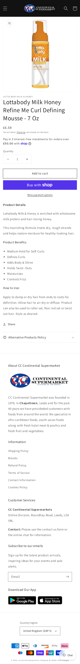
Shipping (21, 132)
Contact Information (21, 480)
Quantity (8, 151)
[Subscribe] (67, 576)
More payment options (40, 194)
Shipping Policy (18, 451)
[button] (5, 8)
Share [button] (11, 324)
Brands (13, 458)
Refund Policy (17, 465)
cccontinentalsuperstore (28, 660)
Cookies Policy (17, 487)
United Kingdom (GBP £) (37, 631)
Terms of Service (19, 473)
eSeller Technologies (60, 660)
